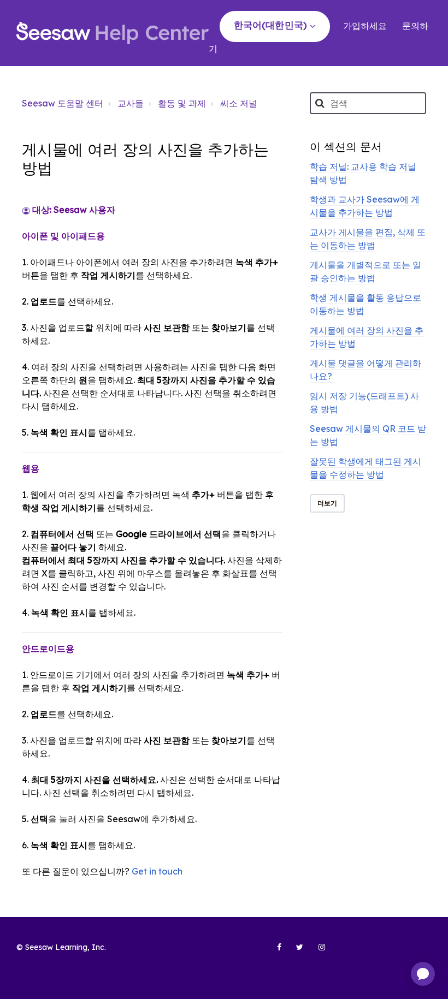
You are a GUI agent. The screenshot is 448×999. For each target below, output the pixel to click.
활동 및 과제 (182, 103)
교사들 (130, 103)
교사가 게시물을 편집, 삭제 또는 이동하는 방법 (368, 239)
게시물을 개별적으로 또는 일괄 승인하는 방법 (365, 271)
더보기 (327, 503)
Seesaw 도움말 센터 (62, 103)
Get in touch (157, 871)
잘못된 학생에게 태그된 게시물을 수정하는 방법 (365, 468)
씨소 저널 (238, 103)
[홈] (112, 33)
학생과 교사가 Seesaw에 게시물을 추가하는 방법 (365, 206)
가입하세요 (365, 25)
